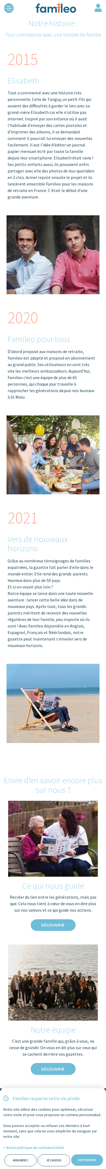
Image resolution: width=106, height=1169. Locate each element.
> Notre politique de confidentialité (33, 1147)
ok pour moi (87, 1160)
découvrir (53, 925)
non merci (20, 1160)
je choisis (53, 1160)
